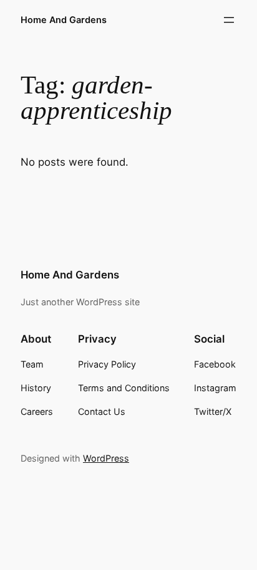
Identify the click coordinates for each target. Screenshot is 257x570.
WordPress (106, 458)
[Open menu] (228, 19)
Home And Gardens (64, 19)
